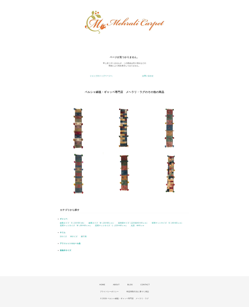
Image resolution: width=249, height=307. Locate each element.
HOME (102, 285)
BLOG (130, 285)
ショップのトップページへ (101, 76)
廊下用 (84, 236)
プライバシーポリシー (109, 292)
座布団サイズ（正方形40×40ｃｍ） (133, 223)
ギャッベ (63, 219)
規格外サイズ (65, 250)
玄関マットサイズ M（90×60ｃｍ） (76, 226)
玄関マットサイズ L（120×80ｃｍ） (111, 226)
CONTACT (145, 285)
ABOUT (116, 285)
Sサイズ (63, 236)
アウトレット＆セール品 (70, 243)
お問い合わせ (147, 76)
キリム (63, 232)
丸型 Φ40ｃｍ (137, 226)
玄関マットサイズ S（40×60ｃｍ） (167, 223)
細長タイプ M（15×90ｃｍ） (102, 223)
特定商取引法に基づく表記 (138, 292)
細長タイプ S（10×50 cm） (72, 223)
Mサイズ (74, 236)
